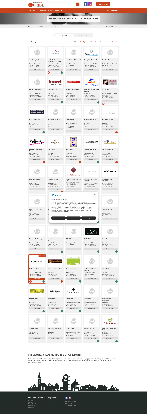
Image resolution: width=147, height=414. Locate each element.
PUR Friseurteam (71, 268)
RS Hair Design (33, 298)
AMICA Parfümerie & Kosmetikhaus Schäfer (54, 60)
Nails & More (69, 239)
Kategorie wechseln (111, 26)
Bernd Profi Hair (52, 89)
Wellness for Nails (89, 328)
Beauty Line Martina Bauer (91, 60)
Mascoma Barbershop (35, 239)
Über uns (30, 400)
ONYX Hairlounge (89, 239)
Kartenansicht (83, 35)
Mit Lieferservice (103, 42)
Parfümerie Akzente (35, 268)
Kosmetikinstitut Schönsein (107, 180)
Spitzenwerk (87, 298)
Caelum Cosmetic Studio (73, 89)
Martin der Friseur (107, 209)
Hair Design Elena (107, 149)
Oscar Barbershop (107, 239)
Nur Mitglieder (84, 42)
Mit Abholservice (113, 42)
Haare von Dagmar (107, 119)
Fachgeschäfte (42, 10)
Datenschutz (31, 405)
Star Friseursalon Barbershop (107, 299)
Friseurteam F (70, 119)
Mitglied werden (103, 4)
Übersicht (49, 400)
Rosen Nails (105, 268)
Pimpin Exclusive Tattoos (55, 268)
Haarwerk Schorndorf (90, 149)
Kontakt (30, 402)
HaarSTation (69, 149)
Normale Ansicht (64, 35)
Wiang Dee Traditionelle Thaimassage (109, 329)
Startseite (30, 26)
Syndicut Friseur (34, 328)
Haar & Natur (51, 149)
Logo (35, 42)
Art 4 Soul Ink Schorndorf (73, 60)
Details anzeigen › (37, 69)
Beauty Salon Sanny (35, 89)
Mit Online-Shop (93, 42)
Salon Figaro (51, 298)
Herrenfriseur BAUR (35, 179)
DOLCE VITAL (106, 89)
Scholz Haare (70, 298)
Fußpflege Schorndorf (90, 119)
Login (107, 10)
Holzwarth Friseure (53, 179)
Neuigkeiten (32, 10)
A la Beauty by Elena (35, 60)
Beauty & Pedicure (107, 60)
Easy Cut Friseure (34, 119)
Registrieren (114, 10)
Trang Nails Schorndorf (54, 328)
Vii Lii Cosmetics (70, 328)
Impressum (31, 407)
